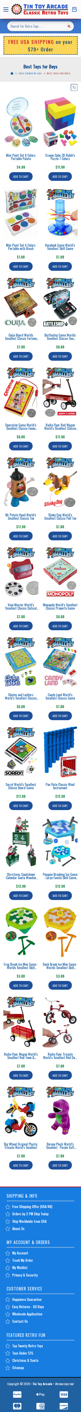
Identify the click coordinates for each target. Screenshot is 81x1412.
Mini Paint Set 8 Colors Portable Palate (21, 157)
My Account (20, 1252)
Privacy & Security (25, 1275)
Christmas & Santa (25, 1360)
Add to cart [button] (20, 176)
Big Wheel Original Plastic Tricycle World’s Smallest (21, 1146)
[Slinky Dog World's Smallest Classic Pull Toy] (60, 482)
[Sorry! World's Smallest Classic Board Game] (20, 751)
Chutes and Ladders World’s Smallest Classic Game (21, 698)
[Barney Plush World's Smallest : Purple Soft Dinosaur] (60, 1111)
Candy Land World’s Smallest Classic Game (60, 696)
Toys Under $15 (22, 1353)
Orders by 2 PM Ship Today (30, 1213)
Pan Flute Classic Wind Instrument (60, 786)
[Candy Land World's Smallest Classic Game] (60, 661)
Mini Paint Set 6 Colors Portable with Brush (21, 247)
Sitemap (18, 1367)
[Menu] (6, 9)
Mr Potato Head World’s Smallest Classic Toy (20, 516)
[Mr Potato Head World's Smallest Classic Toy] (20, 482)
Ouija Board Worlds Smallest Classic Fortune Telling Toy (21, 338)
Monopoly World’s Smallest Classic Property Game (60, 606)
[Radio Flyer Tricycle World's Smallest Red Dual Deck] (60, 1021)
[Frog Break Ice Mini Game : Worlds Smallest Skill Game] (20, 931)
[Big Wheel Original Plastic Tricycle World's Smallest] (20, 1111)
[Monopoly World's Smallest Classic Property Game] (60, 572)
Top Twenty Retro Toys (27, 1345)
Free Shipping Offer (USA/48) (32, 1206)
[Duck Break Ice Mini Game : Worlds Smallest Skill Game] (60, 931)
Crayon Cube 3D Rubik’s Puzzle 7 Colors (60, 157)
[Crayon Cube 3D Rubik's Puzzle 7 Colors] (60, 122)
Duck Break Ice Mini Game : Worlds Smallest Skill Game (60, 967)
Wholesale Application (27, 1313)
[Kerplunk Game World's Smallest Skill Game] (60, 212)
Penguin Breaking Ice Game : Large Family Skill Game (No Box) (60, 878)
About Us (18, 1228)
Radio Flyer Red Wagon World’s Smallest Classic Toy (60, 428)
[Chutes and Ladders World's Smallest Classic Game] (20, 661)
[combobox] (35, 26)
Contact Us (20, 1321)
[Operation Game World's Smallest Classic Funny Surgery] (20, 392)
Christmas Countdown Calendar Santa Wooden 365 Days (21, 878)
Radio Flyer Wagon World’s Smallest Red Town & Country (21, 1057)
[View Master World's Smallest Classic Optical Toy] (20, 572)
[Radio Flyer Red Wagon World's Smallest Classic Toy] (60, 392)
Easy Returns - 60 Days (28, 1306)
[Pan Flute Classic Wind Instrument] (60, 751)
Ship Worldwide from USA (29, 1221)
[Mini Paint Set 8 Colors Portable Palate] (20, 122)
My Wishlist (20, 1267)
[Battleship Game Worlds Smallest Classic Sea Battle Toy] (60, 302)
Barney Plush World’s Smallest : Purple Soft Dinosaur (60, 1147)
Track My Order (22, 1260)
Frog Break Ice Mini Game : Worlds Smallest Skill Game (21, 967)
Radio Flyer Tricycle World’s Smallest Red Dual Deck (60, 1057)
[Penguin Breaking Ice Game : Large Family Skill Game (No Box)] (60, 841)
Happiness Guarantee (27, 1299)
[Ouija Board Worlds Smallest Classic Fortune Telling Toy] (20, 302)
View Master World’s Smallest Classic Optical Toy (21, 608)
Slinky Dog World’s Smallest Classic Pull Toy (60, 516)
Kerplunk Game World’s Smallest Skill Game (60, 247)
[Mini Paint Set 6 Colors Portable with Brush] (20, 212)
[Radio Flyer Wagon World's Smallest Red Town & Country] (20, 1021)
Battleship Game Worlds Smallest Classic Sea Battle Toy (60, 338)
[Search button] (69, 26)
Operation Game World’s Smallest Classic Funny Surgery (20, 428)
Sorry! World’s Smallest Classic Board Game (21, 786)
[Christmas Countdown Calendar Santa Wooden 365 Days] (20, 841)
